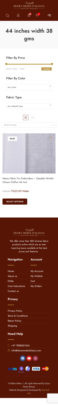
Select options (14, 201)
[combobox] (29, 87)
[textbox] (29, 87)
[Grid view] (25, 117)
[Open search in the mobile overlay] (7, 15)
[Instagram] (35, 358)
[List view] (32, 117)
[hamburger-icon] (49, 15)
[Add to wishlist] (50, 137)
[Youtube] (29, 358)
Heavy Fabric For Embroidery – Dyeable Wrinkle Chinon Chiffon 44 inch (28, 180)
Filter (46, 69)
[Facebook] (23, 358)
